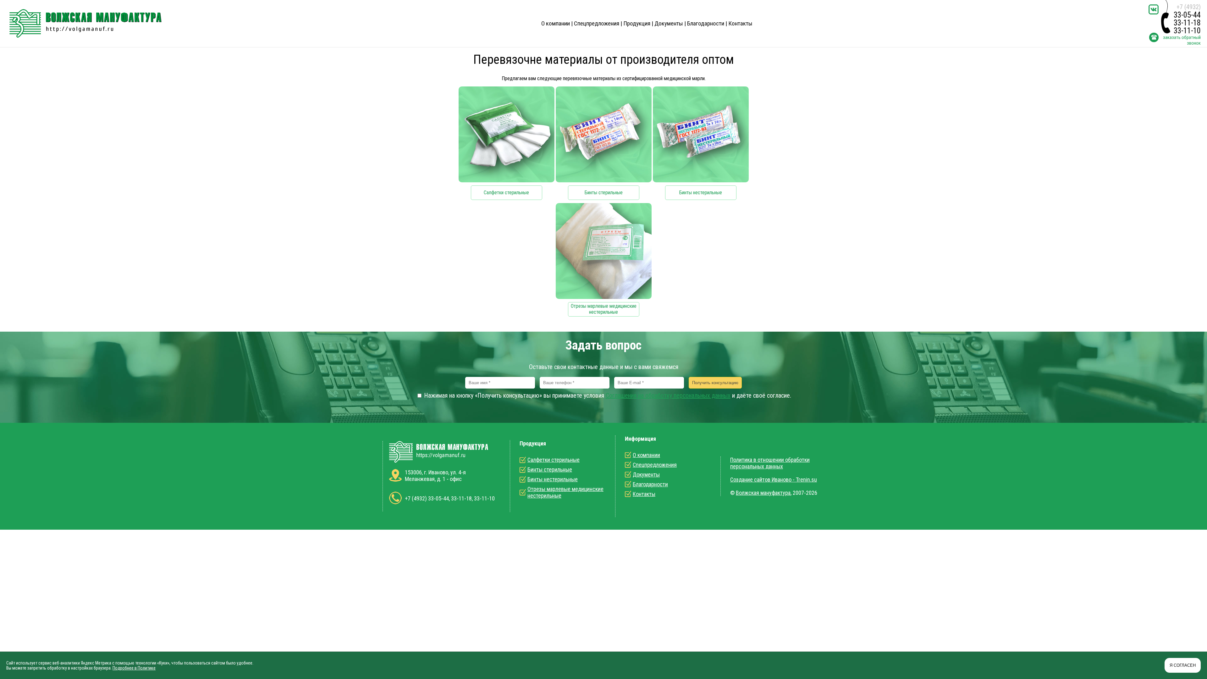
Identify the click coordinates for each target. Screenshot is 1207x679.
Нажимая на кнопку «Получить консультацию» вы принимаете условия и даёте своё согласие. (606, 395)
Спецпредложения (596, 23)
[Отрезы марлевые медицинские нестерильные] (604, 261)
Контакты (740, 23)
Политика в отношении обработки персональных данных (770, 463)
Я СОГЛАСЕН (1183, 665)
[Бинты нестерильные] (701, 144)
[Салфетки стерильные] (506, 144)
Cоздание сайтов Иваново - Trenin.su (773, 479)
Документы (668, 23)
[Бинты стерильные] (604, 144)
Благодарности (705, 23)
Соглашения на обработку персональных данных (668, 395)
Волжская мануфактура (763, 492)
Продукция (636, 23)
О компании (555, 23)
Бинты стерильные (549, 469)
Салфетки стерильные (553, 459)
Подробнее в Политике (134, 668)
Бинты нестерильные (552, 479)
